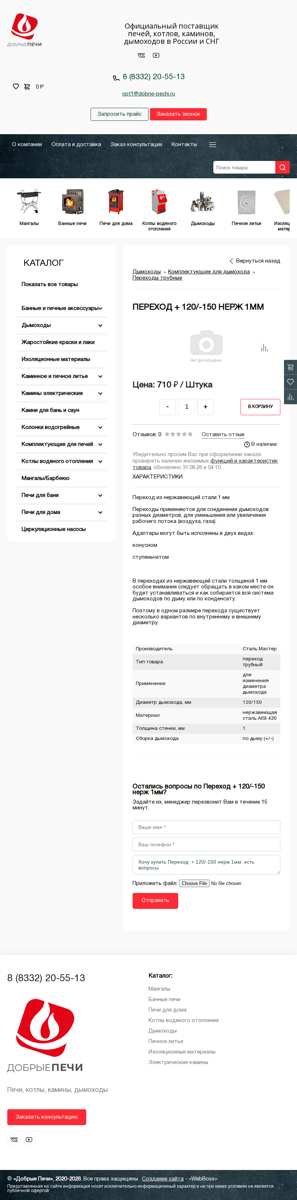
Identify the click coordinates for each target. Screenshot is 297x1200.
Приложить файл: (156, 883)
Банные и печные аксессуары (60, 308)
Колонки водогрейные (51, 427)
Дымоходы (36, 325)
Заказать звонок (178, 114)
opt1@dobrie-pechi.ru (148, 94)
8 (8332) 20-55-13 (154, 77)
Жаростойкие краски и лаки (58, 342)
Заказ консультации (136, 144)
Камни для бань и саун (50, 410)
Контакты (184, 144)
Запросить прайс (119, 114)
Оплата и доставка (76, 144)
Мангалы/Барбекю (46, 478)
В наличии (264, 444)
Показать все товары (50, 284)
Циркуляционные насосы (54, 529)
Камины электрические (52, 393)
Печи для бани (40, 495)
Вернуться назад (258, 261)
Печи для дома (41, 512)
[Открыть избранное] (16, 86)
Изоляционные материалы (56, 359)
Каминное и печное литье (55, 376)
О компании (27, 144)
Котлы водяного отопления (57, 461)
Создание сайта (163, 1179)
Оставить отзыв (223, 434)
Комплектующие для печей (57, 444)
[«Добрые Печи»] (24, 30)
